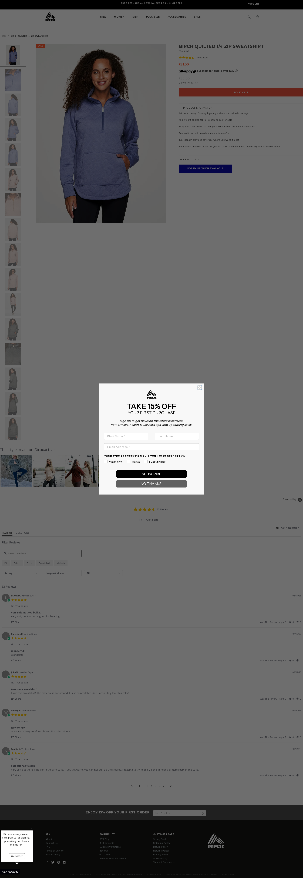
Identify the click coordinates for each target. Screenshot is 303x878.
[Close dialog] (199, 387)
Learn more (17, 856)
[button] (21, 871)
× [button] (31, 828)
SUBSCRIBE (151, 474)
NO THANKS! (152, 484)
